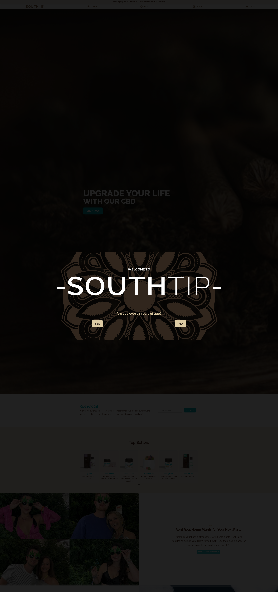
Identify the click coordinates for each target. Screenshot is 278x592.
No (181, 323)
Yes (97, 323)
